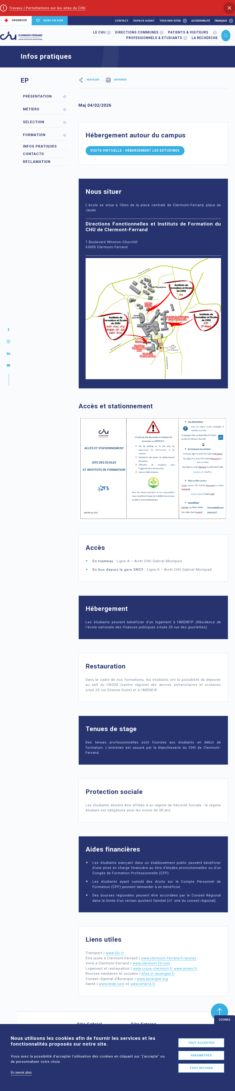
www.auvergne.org (152, 979)
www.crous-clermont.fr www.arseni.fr (165, 968)
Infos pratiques (40, 146)
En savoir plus (21, 1072)
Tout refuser (201, 1068)
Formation (34, 135)
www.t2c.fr (115, 953)
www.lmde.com (112, 984)
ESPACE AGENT (144, 20)
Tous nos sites (170, 20)
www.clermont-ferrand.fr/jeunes (168, 958)
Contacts (33, 154)
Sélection (33, 122)
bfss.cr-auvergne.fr (158, 973)
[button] (229, 8)
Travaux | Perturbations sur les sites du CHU (47, 8)
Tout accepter (201, 1042)
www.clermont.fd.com (151, 963)
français (221, 20)
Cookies (224, 1019)
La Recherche (205, 38)
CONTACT (122, 20)
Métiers (31, 109)
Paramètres (201, 1055)
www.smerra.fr (142, 984)
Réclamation (36, 162)
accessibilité (200, 20)
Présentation (37, 96)
